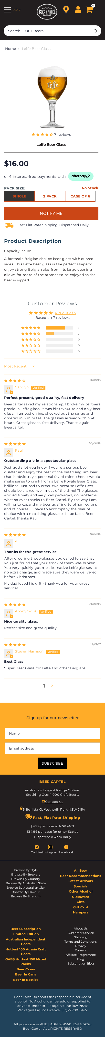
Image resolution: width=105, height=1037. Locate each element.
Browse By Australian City (26, 887)
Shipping (80, 937)
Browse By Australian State (26, 883)
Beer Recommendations (80, 876)
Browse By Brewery (25, 874)
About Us (81, 928)
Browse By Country (25, 879)
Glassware (80, 897)
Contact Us (54, 802)
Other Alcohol (81, 891)
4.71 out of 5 (65, 313)
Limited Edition (26, 934)
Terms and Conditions (80, 941)
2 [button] (52, 686)
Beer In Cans (25, 974)
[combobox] (52, 30)
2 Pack (49, 196)
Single (19, 196)
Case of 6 (80, 196)
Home (10, 48)
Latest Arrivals (80, 881)
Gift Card (80, 907)
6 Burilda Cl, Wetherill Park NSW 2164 (54, 809)
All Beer (80, 870)
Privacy (80, 946)
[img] (15, 381)
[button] (43, 134)
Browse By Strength (26, 896)
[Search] (95, 31)
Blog (80, 959)
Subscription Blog (81, 963)
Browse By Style (26, 870)
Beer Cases (26, 969)
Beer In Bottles (25, 980)
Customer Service (81, 933)
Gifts (80, 902)
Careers (80, 950)
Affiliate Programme (81, 955)
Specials (80, 886)
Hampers (80, 912)
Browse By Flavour (26, 892)
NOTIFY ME (51, 213)
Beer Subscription (25, 929)
